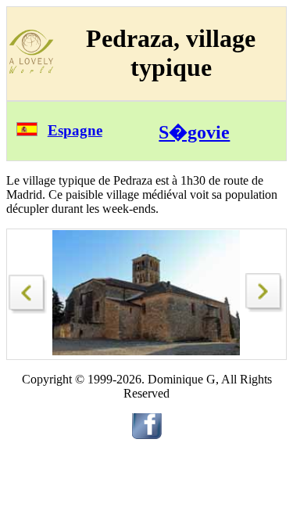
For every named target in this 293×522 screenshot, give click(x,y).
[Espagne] (27, 132)
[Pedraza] (28, 290)
